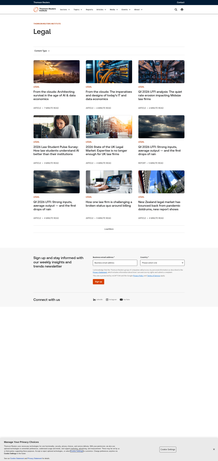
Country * (144, 257)
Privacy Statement (100, 272)
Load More (109, 229)
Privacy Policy (138, 276)
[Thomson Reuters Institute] (44, 9)
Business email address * (104, 257)
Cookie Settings (77, 451)
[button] (65, 9)
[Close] (214, 449)
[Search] (176, 9)
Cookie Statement (17, 458)
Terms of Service (153, 276)
